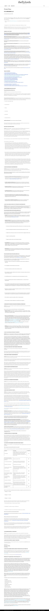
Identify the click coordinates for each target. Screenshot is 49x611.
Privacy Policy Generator (18, 554)
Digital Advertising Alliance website (10, 600)
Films (24, 610)
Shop (34, 610)
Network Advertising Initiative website (21, 600)
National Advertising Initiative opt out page (20, 599)
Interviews (27, 610)
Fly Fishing (22, 610)
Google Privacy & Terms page (19, 322)
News (29, 610)
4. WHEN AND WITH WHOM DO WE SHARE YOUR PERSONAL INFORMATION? (14, 75)
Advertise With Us (43, 610)
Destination (31, 610)
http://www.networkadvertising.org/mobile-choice (11, 321)
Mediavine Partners (15, 605)
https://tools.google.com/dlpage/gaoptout (14, 319)
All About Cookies (10, 571)
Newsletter (39, 610)
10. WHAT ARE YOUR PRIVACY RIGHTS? (9, 80)
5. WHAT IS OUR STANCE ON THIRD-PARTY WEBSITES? (11, 76)
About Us (36, 610)
